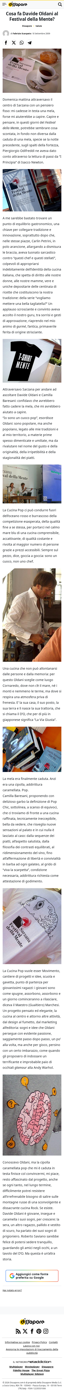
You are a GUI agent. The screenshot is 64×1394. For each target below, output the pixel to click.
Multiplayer (16, 1366)
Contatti (53, 1342)
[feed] (18, 1331)
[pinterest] (38, 1331)
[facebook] (32, 1331)
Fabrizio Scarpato (22, 33)
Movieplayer (32, 1366)
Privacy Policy (39, 1342)
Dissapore (27, 26)
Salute (39, 26)
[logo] (17, 4)
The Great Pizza (41, 1370)
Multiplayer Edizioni (32, 1374)
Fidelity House (21, 1370)
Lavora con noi (31, 1345)
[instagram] (45, 1331)
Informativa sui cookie (17, 1342)
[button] (6, 42)
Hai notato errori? (12, 1290)
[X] (25, 1331)
